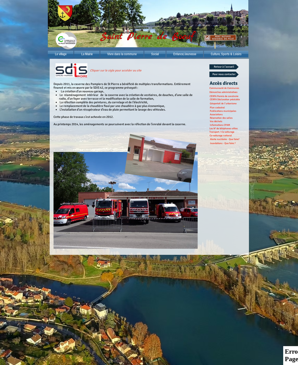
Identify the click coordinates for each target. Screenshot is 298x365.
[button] (87, 54)
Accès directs (224, 83)
